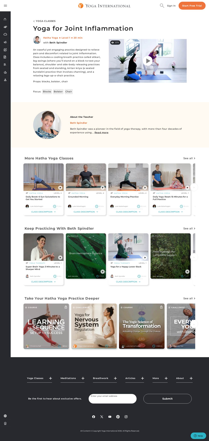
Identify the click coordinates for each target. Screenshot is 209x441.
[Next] (194, 187)
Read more (101, 132)
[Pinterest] (118, 416)
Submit (167, 398)
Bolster (58, 91)
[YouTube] (110, 416)
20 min (78, 37)
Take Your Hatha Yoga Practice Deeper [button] (62, 298)
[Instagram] (126, 416)
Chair (68, 91)
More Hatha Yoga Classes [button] (49, 158)
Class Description (41, 211)
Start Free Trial (192, 5)
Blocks (47, 91)
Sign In (171, 5)
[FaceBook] (93, 416)
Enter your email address (104, 396)
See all (188, 158)
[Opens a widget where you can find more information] (198, 436)
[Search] (162, 6)
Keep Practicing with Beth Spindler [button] (59, 228)
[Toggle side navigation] (5, 6)
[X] (102, 416)
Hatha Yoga (50, 37)
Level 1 (66, 37)
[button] (60, 188)
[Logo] (104, 5)
